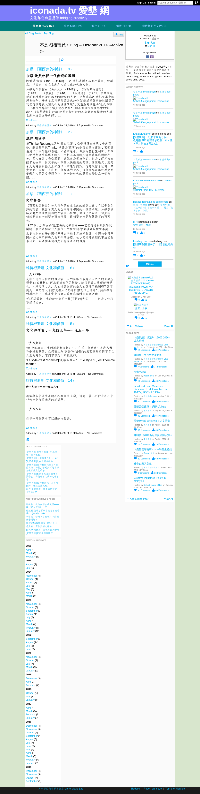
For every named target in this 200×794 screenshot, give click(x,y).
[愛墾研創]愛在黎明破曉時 (39, 461)
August (29, 564)
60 (162, 401)
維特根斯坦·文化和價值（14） (51, 380)
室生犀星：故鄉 (142, 225)
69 (162, 429)
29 (144, 458)
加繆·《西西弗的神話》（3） (50, 69)
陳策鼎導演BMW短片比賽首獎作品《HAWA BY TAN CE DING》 (141, 290)
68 (162, 458)
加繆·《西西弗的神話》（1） (50, 194)
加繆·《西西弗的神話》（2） (50, 132)
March (29, 553)
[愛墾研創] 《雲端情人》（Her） (43, 457)
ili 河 (135, 221)
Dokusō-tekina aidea (144, 201)
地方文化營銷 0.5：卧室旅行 (149, 190)
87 (146, 317)
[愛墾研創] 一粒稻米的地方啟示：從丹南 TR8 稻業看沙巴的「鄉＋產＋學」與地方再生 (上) (152, 140)
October (30, 578)
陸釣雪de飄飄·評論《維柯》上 (41, 522)
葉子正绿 (147, 438)
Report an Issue (153, 788)
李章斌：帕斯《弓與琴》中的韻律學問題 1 (42, 518)
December (31, 678)
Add (121, 34)
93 (144, 415)
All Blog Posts (33, 33)
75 (162, 444)
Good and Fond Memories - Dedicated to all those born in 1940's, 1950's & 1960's (150, 389)
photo (136, 94)
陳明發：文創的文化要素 (148, 355)
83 (160, 472)
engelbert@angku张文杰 (145, 313)
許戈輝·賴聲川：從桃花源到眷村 (42, 529)
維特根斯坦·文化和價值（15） (51, 324)
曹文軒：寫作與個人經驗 (39, 526)
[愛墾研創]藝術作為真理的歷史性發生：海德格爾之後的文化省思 (42, 476)
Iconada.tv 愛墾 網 (69, 10)
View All (168, 326)
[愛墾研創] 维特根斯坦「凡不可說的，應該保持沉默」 (42, 484)
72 (146, 299)
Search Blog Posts (62, 60)
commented (149, 91)
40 (144, 429)
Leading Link (140, 241)
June (28, 649)
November (31, 575)
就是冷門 (147, 410)
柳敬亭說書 (140, 371)
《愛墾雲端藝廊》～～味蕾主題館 (153, 449)
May (28, 589)
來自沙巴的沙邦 (150, 467)
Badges (135, 788)
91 (162, 415)
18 (144, 349)
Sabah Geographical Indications (151, 101)
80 (162, 490)
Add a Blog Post (139, 499)
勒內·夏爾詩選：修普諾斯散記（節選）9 (41, 490)
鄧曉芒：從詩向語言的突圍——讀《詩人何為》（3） (42, 506)
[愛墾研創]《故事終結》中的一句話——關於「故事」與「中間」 (153, 207)
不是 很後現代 (44, 125)
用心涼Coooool (150, 396)
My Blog (49, 33)
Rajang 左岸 (149, 453)
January (30, 630)
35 (144, 490)
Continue (31, 120)
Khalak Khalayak (142, 133)
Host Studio (149, 375)
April (28, 549)
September (32, 610)
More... (150, 264)
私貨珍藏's (165, 91)
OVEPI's (168, 180)
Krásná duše (140, 180)
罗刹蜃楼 (147, 424)
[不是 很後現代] (31, 53)
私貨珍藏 (138, 91)
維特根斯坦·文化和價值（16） (51, 268)
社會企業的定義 (143, 463)
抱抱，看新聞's (141, 204)
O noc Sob (146, 296)
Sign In (151, 2)
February (31, 556)
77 (144, 444)
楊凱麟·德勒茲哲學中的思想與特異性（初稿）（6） (42, 512)
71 (160, 366)
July (28, 567)
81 (162, 349)
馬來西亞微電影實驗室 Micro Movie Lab (151, 346)
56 (162, 380)
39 (144, 401)
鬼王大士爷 (141, 308)
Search (196, 2)
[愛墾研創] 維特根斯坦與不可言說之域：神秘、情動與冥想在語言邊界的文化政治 (42, 467)
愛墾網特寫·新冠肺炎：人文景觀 (152, 420)
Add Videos (136, 326)
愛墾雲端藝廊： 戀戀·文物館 (150, 406)
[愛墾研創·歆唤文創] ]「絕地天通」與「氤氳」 (41, 453)
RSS (27, 439)
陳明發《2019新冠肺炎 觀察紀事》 (153, 435)
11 (144, 380)
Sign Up (141, 2)
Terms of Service (175, 788)
